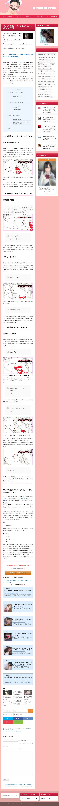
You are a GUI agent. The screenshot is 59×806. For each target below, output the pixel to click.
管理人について (19, 16)
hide (20, 89)
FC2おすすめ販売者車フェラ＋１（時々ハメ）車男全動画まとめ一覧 (49, 119)
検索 (30, 711)
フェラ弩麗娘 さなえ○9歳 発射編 (12, 115)
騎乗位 (48, 96)
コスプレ (41, 68)
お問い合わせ (39, 16)
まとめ (40, 64)
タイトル (10, 714)
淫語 (44, 86)
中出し (41, 79)
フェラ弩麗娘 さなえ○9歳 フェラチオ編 (14, 92)
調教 (49, 94)
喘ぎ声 (51, 81)
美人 (51, 91)
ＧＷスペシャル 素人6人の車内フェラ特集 (7, 698)
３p (53, 96)
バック (51, 71)
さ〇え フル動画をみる (19, 573)
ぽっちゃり (51, 62)
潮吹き (50, 86)
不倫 (53, 76)
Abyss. (47, 193)
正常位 (47, 84)
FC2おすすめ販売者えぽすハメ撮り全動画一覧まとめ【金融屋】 (49, 138)
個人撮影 (17, 731)
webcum (50, 59)
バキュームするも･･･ (18, 109)
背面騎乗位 (42, 94)
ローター (48, 76)
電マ (40, 96)
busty (40, 57)
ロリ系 (41, 76)
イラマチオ (41, 66)
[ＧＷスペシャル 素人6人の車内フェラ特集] (7, 692)
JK (53, 57)
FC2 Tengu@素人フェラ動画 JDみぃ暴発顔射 (28, 698)
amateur (10, 731)
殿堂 (53, 84)
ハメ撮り (42, 71)
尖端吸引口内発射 (17, 119)
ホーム (3, 16)
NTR (45, 59)
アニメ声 (52, 64)
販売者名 (16, 714)
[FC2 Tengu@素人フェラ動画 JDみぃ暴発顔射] (28, 692)
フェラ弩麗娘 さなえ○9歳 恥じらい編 (14, 102)
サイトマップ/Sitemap (51, 16)
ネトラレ (49, 68)
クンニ (48, 66)
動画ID (21, 714)
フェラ (13, 731)
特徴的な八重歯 (16, 107)
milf (40, 59)
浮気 (40, 86)
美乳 (45, 91)
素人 (20, 731)
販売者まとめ (29, 16)
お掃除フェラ (42, 62)
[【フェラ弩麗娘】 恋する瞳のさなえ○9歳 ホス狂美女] (28, 36)
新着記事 (10, 16)
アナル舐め (46, 64)
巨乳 (40, 84)
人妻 (52, 79)
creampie (47, 57)
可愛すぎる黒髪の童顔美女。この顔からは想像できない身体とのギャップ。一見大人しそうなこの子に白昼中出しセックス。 (47, 188)
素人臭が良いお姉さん (18, 96)
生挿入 (41, 89)
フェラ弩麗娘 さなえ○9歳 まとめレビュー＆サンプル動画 (22, 123)
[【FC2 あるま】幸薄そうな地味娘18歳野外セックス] (18, 697)
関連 (9, 128)
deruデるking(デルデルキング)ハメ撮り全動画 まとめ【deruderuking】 (49, 146)
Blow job (6, 731)
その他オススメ (10, 729)
